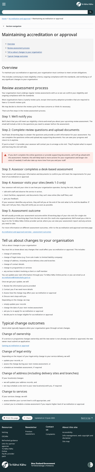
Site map (66, 441)
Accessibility (67, 432)
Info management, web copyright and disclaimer (77, 436)
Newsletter (31, 427)
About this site (69, 427)
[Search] (90, 12)
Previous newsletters (30, 432)
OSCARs (5, 436)
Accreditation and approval (20, 18)
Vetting (5, 432)
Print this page (12, 418)
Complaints (50, 434)
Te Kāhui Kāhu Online (7, 450)
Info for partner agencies (8, 445)
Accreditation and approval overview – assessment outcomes (26, 232)
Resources (7, 427)
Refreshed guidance (10, 440)
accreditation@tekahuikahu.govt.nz (16, 277)
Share (28, 418)
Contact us (50, 428)
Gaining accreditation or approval (15, 345)
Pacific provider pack (8, 455)
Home (4, 18)
